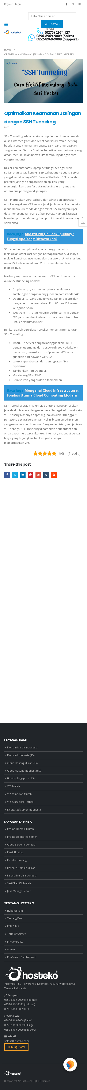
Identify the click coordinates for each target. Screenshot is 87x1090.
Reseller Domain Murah (21, 868)
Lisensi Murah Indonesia (22, 875)
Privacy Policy (15, 941)
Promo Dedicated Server (22, 836)
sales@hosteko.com (16, 1041)
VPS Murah (13, 786)
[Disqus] (43, 545)
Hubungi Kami (15, 910)
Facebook (7, 475)
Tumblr (46, 475)
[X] (73, 4)
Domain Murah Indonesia (22, 747)
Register (8, 4)
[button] (7, 24)
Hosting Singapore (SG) (21, 778)
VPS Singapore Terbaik (20, 801)
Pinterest (30, 475)
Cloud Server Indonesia (21, 844)
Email (38, 475)
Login (18, 4)
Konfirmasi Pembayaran (21, 957)
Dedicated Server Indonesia (24, 809)
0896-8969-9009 (14, 1009)
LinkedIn (23, 475)
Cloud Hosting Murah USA (22, 763)
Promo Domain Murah (20, 829)
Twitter (15, 475)
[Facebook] (66, 4)
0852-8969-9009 (14, 999)
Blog (6, 127)
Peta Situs (13, 926)
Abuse (11, 949)
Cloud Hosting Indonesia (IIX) (24, 770)
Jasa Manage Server (19, 891)
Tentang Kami (15, 918)
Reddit (54, 475)
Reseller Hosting (17, 860)
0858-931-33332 (14, 1004)
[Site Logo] (12, 32)
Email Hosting (15, 852)
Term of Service (16, 933)
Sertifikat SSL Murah (19, 883)
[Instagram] (80, 4)
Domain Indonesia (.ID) (21, 755)
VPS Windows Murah (19, 794)
